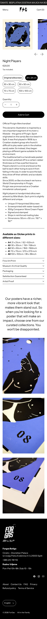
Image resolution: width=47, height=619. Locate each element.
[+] (16, 104)
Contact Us (16, 584)
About (6, 584)
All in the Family (23, 612)
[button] (18, 34)
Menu (5, 9)
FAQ (26, 584)
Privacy (33, 584)
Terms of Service (26, 588)
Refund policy (9, 588)
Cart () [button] (40, 9)
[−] (5, 104)
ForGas (12, 612)
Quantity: (7, 99)
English (7, 603)
